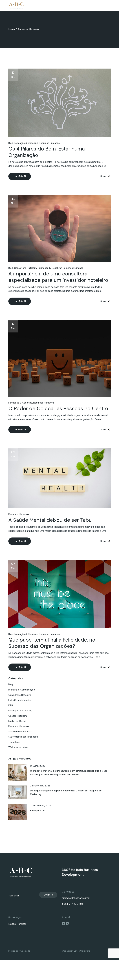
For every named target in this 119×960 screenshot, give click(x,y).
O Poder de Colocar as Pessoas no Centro (58, 408)
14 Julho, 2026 (37, 765)
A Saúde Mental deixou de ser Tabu (50, 520)
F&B (10, 705)
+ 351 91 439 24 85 (72, 904)
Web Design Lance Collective (76, 951)
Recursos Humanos (49, 143)
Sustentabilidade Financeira (23, 736)
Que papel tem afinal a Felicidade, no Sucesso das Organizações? (51, 643)
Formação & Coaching (26, 143)
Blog (10, 143)
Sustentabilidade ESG (19, 731)
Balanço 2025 (37, 810)
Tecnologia (14, 742)
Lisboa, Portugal (17, 924)
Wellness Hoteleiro (18, 747)
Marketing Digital (17, 721)
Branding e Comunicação (21, 689)
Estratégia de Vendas (19, 700)
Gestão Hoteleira (17, 715)
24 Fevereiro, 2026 (40, 785)
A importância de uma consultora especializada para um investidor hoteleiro (58, 276)
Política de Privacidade (19, 951)
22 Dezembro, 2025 (40, 805)
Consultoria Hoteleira (25, 268)
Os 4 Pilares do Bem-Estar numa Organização (46, 151)
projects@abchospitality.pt (76, 898)
